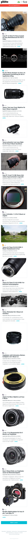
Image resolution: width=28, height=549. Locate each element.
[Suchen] (24, 2)
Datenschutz (14, 531)
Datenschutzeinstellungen (14, 534)
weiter (18, 46)
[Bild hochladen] (18, 2)
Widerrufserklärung (10, 532)
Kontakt (21, 532)
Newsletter (4, 531)
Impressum (16, 532)
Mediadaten (9, 531)
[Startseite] (4, 2)
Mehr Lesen (14, 522)
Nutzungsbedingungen (22, 531)
